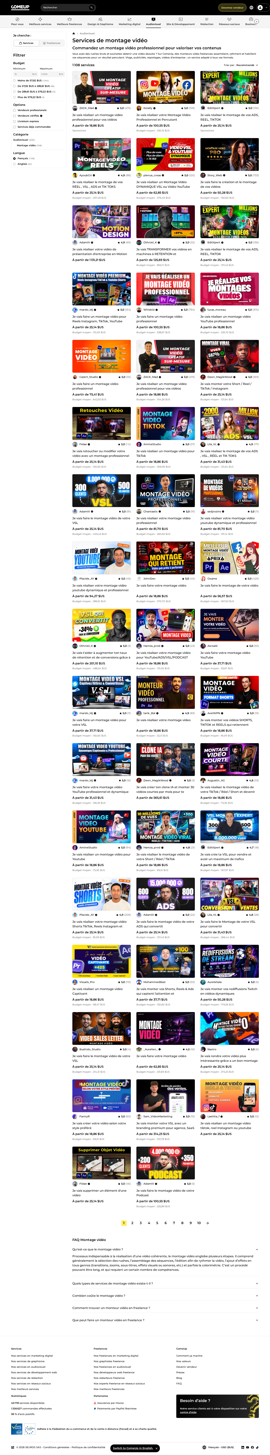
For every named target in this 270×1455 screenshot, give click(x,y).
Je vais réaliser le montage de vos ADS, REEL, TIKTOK (229, 117)
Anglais (25, 163)
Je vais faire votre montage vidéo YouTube (225, 655)
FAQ (179, 1383)
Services (28, 43)
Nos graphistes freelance (109, 1361)
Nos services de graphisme (28, 1361)
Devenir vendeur (186, 1366)
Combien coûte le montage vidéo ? (98, 1295)
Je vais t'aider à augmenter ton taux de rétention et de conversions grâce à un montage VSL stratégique (101, 657)
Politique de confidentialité (88, 1447)
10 (199, 1223)
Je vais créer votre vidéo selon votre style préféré (99, 1126)
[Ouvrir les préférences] (251, 7)
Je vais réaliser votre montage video (163, 720)
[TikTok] (257, 1447)
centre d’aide (188, 1412)
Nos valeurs (183, 1361)
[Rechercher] (91, 7)
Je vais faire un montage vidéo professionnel (159, 319)
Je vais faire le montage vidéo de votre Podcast (165, 1193)
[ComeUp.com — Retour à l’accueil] (20, 7)
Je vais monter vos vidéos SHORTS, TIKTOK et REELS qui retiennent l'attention (226, 724)
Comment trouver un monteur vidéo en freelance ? (111, 1308)
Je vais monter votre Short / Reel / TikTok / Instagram (225, 386)
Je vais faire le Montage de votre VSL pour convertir (228, 924)
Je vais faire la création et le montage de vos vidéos (228, 184)
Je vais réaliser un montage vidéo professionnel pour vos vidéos (97, 117)
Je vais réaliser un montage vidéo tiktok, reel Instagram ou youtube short (225, 1128)
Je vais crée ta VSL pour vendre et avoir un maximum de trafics (225, 857)
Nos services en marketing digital (32, 1355)
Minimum (19, 68)
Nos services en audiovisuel (28, 1366)
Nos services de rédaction (27, 1377)
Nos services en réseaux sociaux (31, 1383)
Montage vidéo (26, 145)
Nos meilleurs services (25, 1388)
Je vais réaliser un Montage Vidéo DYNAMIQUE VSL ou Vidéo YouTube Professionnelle (163, 186)
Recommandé (245, 65)
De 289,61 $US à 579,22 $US (36, 91)
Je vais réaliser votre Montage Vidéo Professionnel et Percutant (163, 117)
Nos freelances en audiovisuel (112, 1366)
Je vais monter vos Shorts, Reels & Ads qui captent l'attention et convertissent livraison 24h (165, 993)
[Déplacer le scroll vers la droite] (256, 21)
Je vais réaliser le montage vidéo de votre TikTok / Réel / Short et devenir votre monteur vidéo (227, 791)
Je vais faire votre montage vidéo (161, 585)
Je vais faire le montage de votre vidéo (229, 585)
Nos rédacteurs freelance (109, 1377)
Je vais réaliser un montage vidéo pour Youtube (101, 857)
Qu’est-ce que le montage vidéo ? (97, 1249)
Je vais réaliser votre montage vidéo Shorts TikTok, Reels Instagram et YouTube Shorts (99, 926)
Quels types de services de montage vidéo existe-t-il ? (112, 1283)
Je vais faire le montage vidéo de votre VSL (101, 521)
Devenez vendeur (232, 7)
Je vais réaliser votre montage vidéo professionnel (163, 521)
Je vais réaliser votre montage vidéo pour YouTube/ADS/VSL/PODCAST (163, 655)
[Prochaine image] (127, 87)
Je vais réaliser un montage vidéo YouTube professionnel (225, 319)
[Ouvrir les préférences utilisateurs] (266, 7)
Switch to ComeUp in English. (133, 1448)
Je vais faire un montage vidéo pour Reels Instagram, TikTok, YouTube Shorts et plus (99, 321)
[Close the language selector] (156, 1448)
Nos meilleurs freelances (109, 1388)
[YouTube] (247, 1447)
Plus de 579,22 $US (31, 97)
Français (26, 158)
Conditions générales (56, 1447)
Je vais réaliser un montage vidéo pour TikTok (165, 453)
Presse (180, 1372)
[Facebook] (252, 1447)
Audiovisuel (87, 33)
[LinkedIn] (242, 1447)
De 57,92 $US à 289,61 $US (36, 86)
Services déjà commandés (34, 126)
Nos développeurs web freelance (114, 1372)
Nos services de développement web (34, 1372)
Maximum (46, 68)
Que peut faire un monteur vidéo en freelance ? (108, 1320)
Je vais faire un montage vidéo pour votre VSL (99, 722)
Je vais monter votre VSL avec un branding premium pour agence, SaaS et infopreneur (165, 1128)
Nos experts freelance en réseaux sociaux (119, 1383)
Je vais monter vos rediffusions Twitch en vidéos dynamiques (228, 991)
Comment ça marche (189, 1355)
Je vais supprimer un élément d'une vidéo (99, 1193)
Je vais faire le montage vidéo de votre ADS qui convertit (165, 924)
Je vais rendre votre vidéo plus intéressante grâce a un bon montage (229, 1058)
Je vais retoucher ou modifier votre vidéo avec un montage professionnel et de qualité (100, 455)
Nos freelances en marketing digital (116, 1355)
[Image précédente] (76, 87)
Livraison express (28, 121)
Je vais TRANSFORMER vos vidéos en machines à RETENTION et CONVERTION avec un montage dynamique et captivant (164, 256)
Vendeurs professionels (32, 110)
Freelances (53, 43)
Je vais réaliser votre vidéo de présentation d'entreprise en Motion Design (99, 254)
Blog (179, 1377)
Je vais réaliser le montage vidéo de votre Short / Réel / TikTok (163, 857)
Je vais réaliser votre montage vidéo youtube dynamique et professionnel (228, 521)
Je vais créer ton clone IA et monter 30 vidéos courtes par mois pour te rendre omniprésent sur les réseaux (165, 791)
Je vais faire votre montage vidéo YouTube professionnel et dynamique (100, 789)
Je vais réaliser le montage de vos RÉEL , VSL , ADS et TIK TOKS (97, 184)
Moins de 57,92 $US (33, 80)
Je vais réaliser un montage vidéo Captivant (97, 991)
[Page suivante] (207, 1223)
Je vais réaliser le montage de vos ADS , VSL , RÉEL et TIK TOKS (229, 453)
